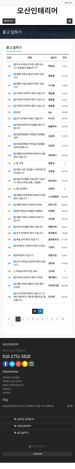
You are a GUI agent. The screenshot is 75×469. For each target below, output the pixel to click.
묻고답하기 (22, 433)
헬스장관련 (22, 188)
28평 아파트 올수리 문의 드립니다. (29, 76)
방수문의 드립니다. (25, 255)
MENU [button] (10, 21)
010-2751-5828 (16, 356)
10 (62, 319)
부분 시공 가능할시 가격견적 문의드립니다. (30, 171)
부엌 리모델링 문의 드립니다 (29, 227)
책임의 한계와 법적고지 (14, 385)
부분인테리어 (23, 426)
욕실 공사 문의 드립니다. (27, 239)
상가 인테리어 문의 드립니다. (29, 118)
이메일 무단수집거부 (12, 381)
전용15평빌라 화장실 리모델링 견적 (29, 136)
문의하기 (7, 393)
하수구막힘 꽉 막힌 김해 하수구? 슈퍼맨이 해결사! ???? (28, 66)
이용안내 (7, 389)
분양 (18, 112)
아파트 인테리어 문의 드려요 (29, 277)
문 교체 (19, 163)
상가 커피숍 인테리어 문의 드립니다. (30, 263)
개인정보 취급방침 (11, 377)
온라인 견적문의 (25, 419)
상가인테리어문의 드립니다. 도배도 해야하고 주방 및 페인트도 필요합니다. (30, 297)
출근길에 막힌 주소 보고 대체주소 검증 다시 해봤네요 (38, 406)
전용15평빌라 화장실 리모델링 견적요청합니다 (29, 146)
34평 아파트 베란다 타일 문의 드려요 (29, 286)
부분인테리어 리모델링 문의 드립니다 (29, 127)
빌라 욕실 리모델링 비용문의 (29, 211)
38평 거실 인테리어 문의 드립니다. (29, 85)
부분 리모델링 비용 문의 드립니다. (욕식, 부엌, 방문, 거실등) (30, 181)
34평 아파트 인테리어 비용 (29, 204)
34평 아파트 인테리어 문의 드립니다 (29, 219)
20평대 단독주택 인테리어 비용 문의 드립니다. (29, 155)
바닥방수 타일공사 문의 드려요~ (29, 248)
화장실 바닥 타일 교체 (27, 271)
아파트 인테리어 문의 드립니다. (31, 93)
